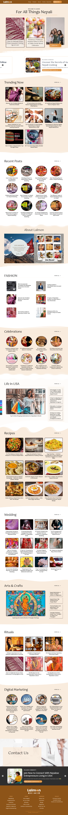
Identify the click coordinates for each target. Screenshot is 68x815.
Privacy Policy (57, 798)
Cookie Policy (57, 800)
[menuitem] (30, 2)
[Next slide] (65, 65)
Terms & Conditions (57, 801)
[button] (1, 401)
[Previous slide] (3, 65)
